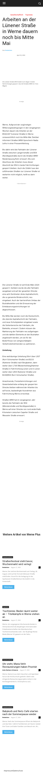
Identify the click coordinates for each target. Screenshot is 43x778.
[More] (34, 92)
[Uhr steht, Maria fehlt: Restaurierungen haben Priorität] (21, 651)
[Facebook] (12, 92)
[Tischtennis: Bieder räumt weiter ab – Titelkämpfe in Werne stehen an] (21, 598)
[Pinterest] (23, 92)
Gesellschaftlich (16, 15)
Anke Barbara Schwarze (10, 670)
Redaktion (8, 50)
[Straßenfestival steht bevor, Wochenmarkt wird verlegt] (21, 548)
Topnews (29, 15)
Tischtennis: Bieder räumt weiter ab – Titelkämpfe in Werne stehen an (20, 614)
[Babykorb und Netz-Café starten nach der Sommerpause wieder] (21, 698)
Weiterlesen (8, 587)
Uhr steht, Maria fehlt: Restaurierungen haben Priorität (19, 665)
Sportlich (5, 607)
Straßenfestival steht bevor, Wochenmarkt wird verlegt (17, 563)
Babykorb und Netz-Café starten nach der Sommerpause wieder (20, 713)
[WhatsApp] (28, 92)
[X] (17, 92)
